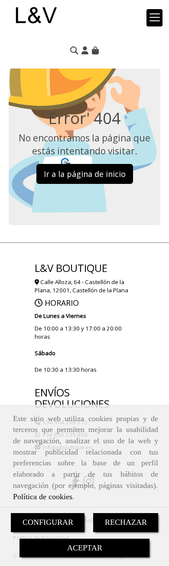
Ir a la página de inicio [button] (85, 174)
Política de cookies (42, 496)
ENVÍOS (52, 392)
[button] (85, 50)
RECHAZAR (126, 522)
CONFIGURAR (48, 522)
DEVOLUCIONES (72, 403)
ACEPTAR (84, 547)
